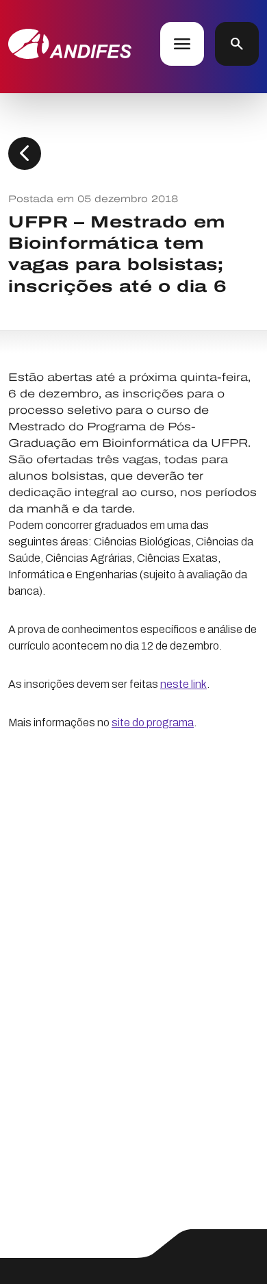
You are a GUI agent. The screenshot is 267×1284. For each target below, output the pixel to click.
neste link (183, 684)
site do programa (153, 722)
